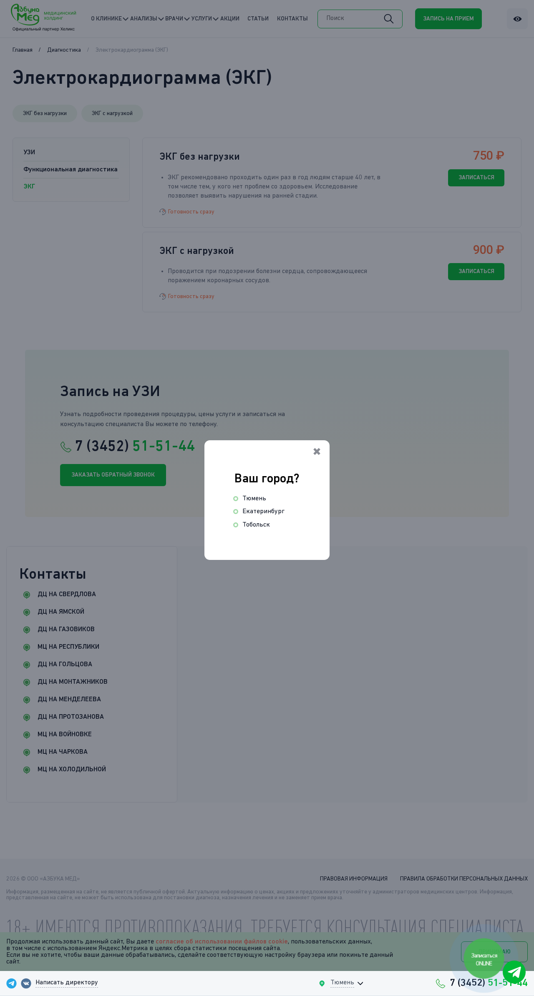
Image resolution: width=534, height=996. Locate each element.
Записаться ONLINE (485, 959)
